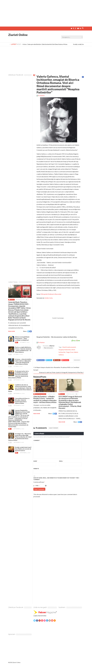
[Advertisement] (46, 12)
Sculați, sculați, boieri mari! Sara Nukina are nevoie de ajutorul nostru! (23, 448)
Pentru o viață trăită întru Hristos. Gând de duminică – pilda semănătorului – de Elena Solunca (23, 349)
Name (35, 461)
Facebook (41, 360)
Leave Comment (53, 428)
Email (61, 461)
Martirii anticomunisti (69, 347)
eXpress (51, 345)
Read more (36, 413)
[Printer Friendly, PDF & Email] (76, 340)
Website (36, 468)
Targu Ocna (69, 352)
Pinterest (66, 360)
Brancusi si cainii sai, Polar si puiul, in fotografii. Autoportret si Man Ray (61, 372)
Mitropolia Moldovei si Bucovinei (51, 294)
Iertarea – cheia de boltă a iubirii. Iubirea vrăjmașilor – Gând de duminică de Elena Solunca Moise (23, 361)
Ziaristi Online (18, 35)
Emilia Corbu (49, 298)
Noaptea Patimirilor (65, 349)
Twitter (50, 360)
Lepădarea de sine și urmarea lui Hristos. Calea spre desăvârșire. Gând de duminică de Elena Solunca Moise (20, 388)
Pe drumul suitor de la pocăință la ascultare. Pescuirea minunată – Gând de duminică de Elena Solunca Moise (18, 374)
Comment (36, 440)
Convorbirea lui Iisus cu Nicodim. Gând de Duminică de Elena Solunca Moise (22, 401)
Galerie (62, 394)
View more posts (48, 348)
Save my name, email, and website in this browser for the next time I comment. (56, 478)
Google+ (57, 360)
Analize (12, 299)
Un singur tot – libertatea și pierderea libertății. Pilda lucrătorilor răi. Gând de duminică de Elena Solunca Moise (19, 437)
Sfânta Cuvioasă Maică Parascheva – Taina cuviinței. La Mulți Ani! (22, 338)
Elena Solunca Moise (40, 394)
